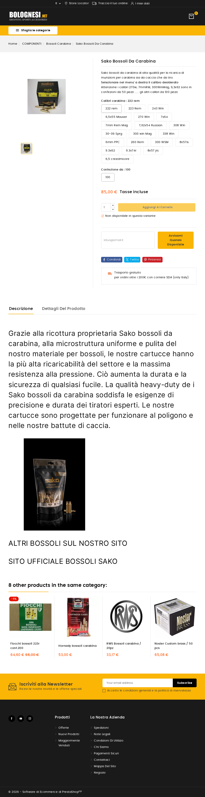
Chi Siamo (101, 747)
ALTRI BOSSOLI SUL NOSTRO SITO (68, 543)
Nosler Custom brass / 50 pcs (174, 646)
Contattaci (102, 760)
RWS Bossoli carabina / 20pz (124, 646)
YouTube (20, 718)
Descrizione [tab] (21, 309)
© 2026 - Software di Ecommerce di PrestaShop (45, 792)
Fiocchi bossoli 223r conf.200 (24, 646)
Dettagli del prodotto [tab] (63, 309)
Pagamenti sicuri (106, 753)
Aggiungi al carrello (157, 207)
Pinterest (154, 259)
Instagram (29, 718)
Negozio (100, 772)
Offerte (63, 727)
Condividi (114, 259)
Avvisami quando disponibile (175, 240)
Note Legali (102, 734)
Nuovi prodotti (68, 734)
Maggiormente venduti (69, 743)
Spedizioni (101, 727)
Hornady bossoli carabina (77, 646)
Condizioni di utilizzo (108, 740)
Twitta (134, 259)
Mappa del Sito (105, 766)
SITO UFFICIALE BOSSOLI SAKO (63, 561)
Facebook (11, 718)
